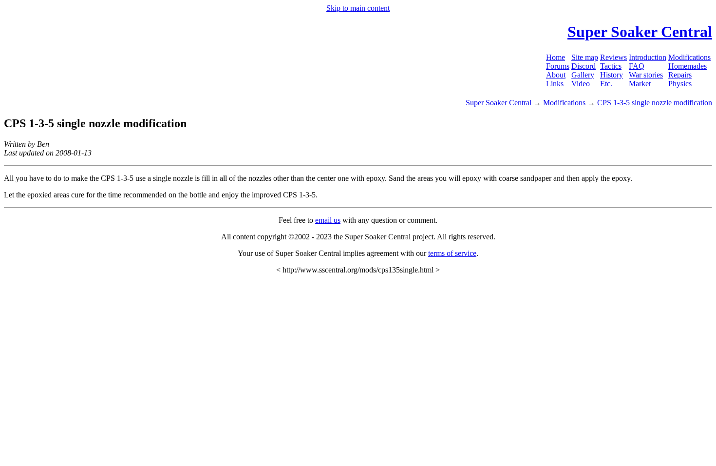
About (555, 75)
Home (555, 57)
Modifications (689, 57)
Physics (680, 83)
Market (640, 83)
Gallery (582, 75)
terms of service (452, 253)
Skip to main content (358, 8)
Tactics (611, 66)
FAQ (636, 66)
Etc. (606, 83)
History (611, 75)
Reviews (613, 57)
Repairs (680, 75)
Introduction (647, 57)
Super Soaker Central (498, 102)
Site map (584, 57)
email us (327, 220)
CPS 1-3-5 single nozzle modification (654, 102)
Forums (557, 66)
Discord (583, 66)
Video (580, 83)
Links (555, 83)
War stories (646, 75)
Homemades (687, 66)
